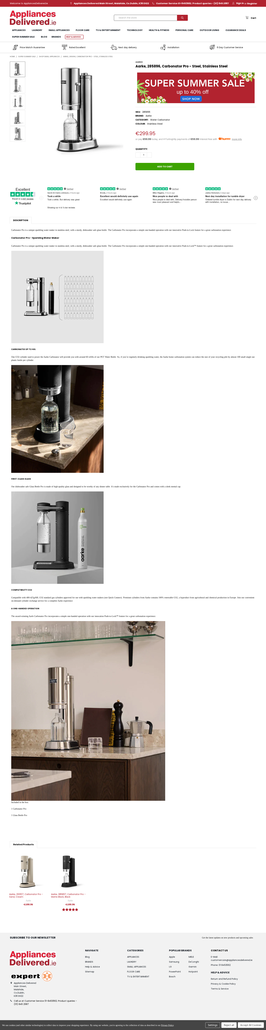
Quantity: (141, 149)
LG (170, 966)
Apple (172, 956)
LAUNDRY (37, 30)
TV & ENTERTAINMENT (108, 30)
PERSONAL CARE (184, 30)
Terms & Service (220, 988)
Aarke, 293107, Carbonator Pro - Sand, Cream (26, 896)
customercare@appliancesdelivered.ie (231, 960)
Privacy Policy (167, 1025)
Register (252, 3)
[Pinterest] (160, 176)
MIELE (191, 956)
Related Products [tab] (23, 844)
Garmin (193, 966)
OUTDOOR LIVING (209, 30)
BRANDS (56, 36)
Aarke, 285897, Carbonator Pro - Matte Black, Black (68, 896)
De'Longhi (194, 961)
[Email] (143, 176)
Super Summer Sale (23, 36)
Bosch (172, 976)
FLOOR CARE (82, 30)
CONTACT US (219, 950)
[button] (196, 88)
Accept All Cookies (250, 1025)
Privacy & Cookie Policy (223, 983)
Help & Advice (73, 37)
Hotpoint (193, 971)
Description (20, 220)
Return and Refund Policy (224, 978)
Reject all (229, 1025)
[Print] (149, 176)
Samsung (174, 961)
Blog (44, 36)
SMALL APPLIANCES (59, 30)
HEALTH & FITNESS (159, 30)
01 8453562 (225, 965)
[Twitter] (154, 176)
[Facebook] (137, 176)
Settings (213, 1025)
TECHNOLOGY (135, 30)
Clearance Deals (236, 30)
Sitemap (89, 971)
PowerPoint (175, 971)
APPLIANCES (19, 30)
